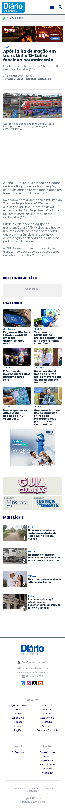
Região (18, 730)
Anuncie (47, 768)
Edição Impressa (18, 705)
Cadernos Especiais (47, 730)
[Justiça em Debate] (47, 503)
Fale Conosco (47, 764)
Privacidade (47, 772)
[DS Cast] (17, 503)
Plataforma (26, 802)
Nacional (47, 705)
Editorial (18, 713)
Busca (61, 7)
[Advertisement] (32, 155)
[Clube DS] (32, 486)
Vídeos (18, 709)
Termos (47, 756)
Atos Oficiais (47, 717)
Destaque (47, 722)
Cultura (47, 713)
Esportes (47, 709)
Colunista (47, 726)
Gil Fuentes (18, 752)
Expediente (47, 760)
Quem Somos (47, 752)
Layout (27, 798)
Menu (52, 7)
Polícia (17, 726)
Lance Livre (18, 717)
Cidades (17, 722)
